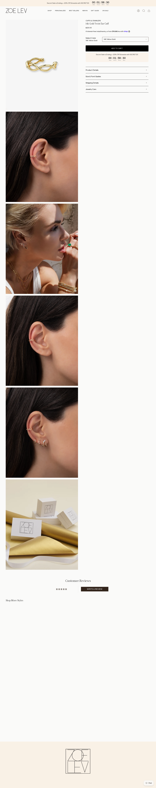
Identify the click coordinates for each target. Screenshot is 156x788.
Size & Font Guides (93, 76)
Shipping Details (92, 83)
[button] (49, 10)
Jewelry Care (91, 89)
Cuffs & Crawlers (93, 21)
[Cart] (149, 11)
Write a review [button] (94, 589)
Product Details (92, 70)
